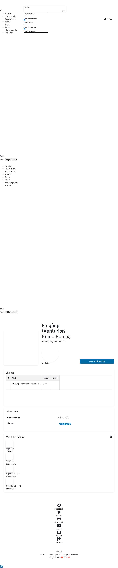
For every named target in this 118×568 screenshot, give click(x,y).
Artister (8, 22)
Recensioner (10, 19)
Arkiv (2, 159)
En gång (9, 461)
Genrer (7, 24)
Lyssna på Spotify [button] (97, 361)
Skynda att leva (13, 473)
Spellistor (9, 33)
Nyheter (8, 13)
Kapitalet (46, 363)
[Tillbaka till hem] (0, 566)
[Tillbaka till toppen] (2, 566)
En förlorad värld (13, 486)
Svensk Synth (65, 424)
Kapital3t (10, 448)
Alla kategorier (11, 30)
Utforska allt (10, 16)
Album (7, 27)
